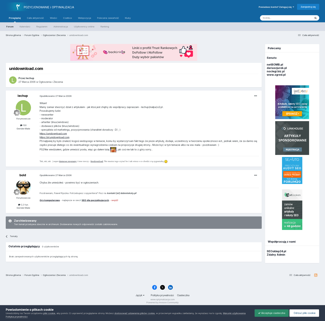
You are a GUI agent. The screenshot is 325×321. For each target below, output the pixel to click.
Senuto (272, 57)
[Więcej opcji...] (255, 96)
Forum (10, 26)
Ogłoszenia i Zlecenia (51, 81)
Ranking (105, 26)
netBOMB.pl (275, 64)
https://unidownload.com (53, 133)
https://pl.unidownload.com (54, 137)
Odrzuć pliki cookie (304, 313)
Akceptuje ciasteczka (273, 313)
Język (139, 295)
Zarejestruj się (308, 6)
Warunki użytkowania (234, 313)
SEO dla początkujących (95, 200)
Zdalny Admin (276, 254)
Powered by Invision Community (162, 302)
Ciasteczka (183, 295)
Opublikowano (56, 96)
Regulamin (41, 26)
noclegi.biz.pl (276, 71)
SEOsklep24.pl (276, 251)
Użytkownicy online (84, 26)
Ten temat (302, 18)
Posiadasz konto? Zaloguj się (276, 7)
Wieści (53, 18)
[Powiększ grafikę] (113, 149)
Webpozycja (84, 18)
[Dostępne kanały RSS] (315, 275)
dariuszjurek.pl (277, 68)
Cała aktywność (35, 18)
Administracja (60, 26)
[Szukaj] (315, 18)
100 (24, 125)
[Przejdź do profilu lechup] (13, 80)
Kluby (128, 18)
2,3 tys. (24, 204)
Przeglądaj (15, 18)
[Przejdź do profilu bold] (23, 187)
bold (22, 175)
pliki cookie (49, 313)
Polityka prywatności (162, 295)
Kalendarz (25, 26)
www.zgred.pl (276, 74)
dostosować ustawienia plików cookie (134, 313)
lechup (23, 95)
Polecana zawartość (108, 18)
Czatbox (67, 18)
